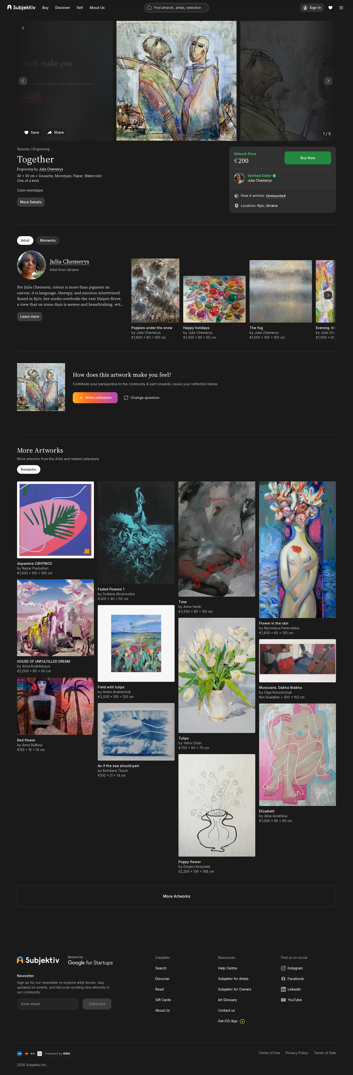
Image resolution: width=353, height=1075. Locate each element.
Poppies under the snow (151, 328)
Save (35, 132)
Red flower (26, 740)
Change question (144, 398)
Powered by (53, 1053)
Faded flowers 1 (111, 589)
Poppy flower (189, 862)
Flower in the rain (273, 623)
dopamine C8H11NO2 (34, 563)
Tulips (183, 738)
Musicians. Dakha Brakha (280, 687)
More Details (31, 202)
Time (182, 602)
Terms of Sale (325, 1053)
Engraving (41, 149)
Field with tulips (111, 687)
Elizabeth (267, 811)
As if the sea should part (118, 766)
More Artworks (176, 896)
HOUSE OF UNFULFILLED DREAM (43, 661)
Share (59, 132)
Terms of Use (269, 1053)
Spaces (23, 149)
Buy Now (307, 158)
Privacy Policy (297, 1053)
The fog (256, 328)
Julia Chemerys (51, 169)
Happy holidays (196, 328)
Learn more (29, 316)
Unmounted (276, 196)
